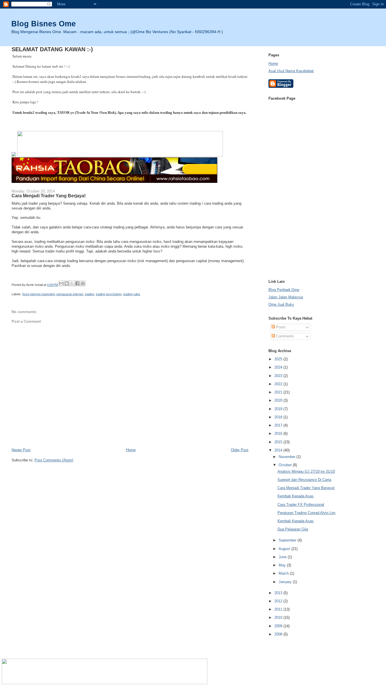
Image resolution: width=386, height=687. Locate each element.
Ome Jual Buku (281, 304)
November (287, 457)
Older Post (239, 450)
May (283, 565)
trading (89, 294)
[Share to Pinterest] (83, 283)
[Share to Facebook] (77, 283)
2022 (278, 384)
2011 (278, 609)
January (286, 582)
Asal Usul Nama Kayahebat (291, 71)
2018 (278, 417)
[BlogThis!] (67, 283)
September (288, 540)
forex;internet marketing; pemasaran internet (52, 294)
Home (131, 450)
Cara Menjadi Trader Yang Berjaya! (306, 488)
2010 (278, 617)
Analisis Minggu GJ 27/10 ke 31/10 (306, 471)
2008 (278, 634)
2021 (278, 392)
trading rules (131, 294)
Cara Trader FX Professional (300, 504)
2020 (278, 400)
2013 (278, 593)
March (284, 573)
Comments (284, 336)
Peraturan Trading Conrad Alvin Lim (306, 513)
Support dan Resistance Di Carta (304, 480)
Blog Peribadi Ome (283, 290)
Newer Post (21, 450)
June (283, 557)
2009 (278, 626)
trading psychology (109, 294)
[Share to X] (72, 283)
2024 (278, 367)
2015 (278, 442)
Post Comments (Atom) (53, 460)
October (286, 465)
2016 (278, 433)
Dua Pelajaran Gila (292, 529)
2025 (278, 359)
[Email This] (61, 283)
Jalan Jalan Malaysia (285, 297)
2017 (278, 425)
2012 (278, 601)
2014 (278, 450)
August (285, 549)
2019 (278, 409)
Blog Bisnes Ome (43, 23)
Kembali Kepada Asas (295, 496)
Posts (280, 327)
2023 (278, 376)
